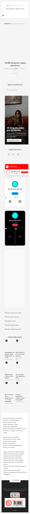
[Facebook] (17, 15)
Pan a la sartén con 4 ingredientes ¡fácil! (20, 376)
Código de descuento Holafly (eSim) (12, 458)
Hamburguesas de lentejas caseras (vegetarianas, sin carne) (9, 355)
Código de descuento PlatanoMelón (12, 456)
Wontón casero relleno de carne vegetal (9, 376)
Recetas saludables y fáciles (10, 424)
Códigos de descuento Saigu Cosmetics (13, 454)
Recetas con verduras (9, 447)
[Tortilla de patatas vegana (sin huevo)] (15, 43)
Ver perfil (15, 193)
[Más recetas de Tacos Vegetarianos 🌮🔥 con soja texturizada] (9, 388)
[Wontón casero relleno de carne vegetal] (9, 367)
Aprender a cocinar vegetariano (11, 420)
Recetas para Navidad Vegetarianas (12, 445)
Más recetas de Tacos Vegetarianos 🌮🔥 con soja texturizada (9, 398)
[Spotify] (22, 15)
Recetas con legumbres (9, 443)
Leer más (14, 73)
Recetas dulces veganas (9, 441)
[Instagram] (19, 15)
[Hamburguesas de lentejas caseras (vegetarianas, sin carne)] (9, 345)
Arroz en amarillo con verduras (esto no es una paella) (20, 397)
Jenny (16, 68)
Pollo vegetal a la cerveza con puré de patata (20, 354)
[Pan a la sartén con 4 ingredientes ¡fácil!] (20, 367)
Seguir (15, 224)
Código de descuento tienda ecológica (13, 460)
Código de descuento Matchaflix (11, 470)
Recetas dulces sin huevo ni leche (12, 439)
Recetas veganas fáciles (9, 422)
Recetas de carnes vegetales (10, 437)
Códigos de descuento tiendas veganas (13, 452)
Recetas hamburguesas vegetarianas (13, 418)
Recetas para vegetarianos (10, 426)
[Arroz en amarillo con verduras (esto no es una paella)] (20, 388)
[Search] (27, 15)
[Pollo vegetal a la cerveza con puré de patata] (20, 345)
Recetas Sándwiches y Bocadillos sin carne (14, 428)
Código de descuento (9, 462)
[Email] (21, 15)
